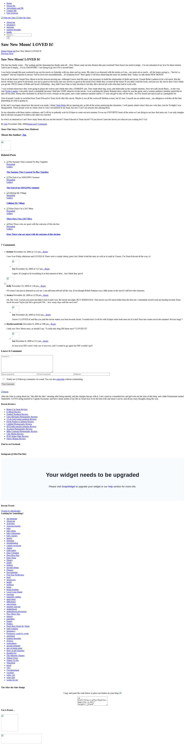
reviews (10, 641)
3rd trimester (12, 519)
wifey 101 (11, 675)
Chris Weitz (61, 105)
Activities (11, 523)
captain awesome (14, 545)
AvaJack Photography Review (20, 429)
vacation (10, 672)
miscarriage (11, 604)
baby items (11, 531)
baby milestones (13, 533)
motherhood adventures (17, 611)
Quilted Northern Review (17, 414)
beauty (9, 538)
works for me (12, 680)
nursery (10, 616)
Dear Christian (13, 553)
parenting (10, 619)
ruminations (12, 643)
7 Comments (41, 124)
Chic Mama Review (15, 434)
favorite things (13, 567)
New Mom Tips (13, 614)
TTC (9, 668)
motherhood (12, 609)
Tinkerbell (11, 663)
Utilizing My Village (16, 203)
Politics (10, 624)
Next (11, 53)
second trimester (13, 646)
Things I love (12, 658)
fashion (10, 565)
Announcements (13, 526)
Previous (5, 53)
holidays (10, 584)
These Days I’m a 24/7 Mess (19, 219)
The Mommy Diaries (15, 655)
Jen (5, 124)
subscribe (60, 379)
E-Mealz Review (14, 412)
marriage (10, 594)
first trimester (12, 572)
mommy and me (13, 606)
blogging (10, 541)
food (8, 577)
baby (9, 528)
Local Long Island (14, 592)
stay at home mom (14, 648)
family (9, 563)
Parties (9, 621)
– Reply (44, 252)
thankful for (12, 653)
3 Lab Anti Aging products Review (22, 419)
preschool (11, 636)
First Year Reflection (15, 575)
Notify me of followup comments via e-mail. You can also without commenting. (44, 379)
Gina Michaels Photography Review (22, 417)
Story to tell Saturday (16, 650)
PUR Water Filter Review (18, 436)
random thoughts (14, 638)
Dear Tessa (11, 558)
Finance (10, 570)
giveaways (11, 580)
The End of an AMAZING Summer (23, 188)
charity (9, 548)
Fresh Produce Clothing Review (20, 421)
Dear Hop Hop (13, 555)
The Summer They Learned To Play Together (28, 172)
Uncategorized (13, 670)
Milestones (11, 602)
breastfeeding (12, 543)
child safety (11, 550)
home (9, 587)
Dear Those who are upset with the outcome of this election (33, 234)
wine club (11, 677)
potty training (12, 628)
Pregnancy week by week (18, 633)
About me (31, 124)
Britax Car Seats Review (17, 409)
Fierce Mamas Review (16, 439)
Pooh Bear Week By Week (18, 626)
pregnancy (11, 631)
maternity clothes (14, 597)
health (9, 582)
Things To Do (13, 660)
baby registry (12, 536)
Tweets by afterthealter (10, 511)
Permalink (11, 164)
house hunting (13, 589)
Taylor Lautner (11, 91)
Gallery (10, 167)
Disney (10, 560)
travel (9, 665)
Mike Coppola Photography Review (22, 431)
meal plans (11, 599)
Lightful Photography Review (19, 424)
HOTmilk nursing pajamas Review (21, 426)
